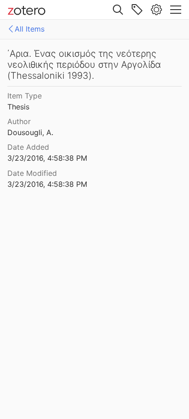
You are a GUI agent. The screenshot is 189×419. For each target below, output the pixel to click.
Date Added (28, 147)
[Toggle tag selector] (137, 9)
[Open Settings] (156, 9)
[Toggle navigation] (175, 9)
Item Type (24, 95)
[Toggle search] (118, 9)
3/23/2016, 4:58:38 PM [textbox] (47, 158)
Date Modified (32, 173)
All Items (29, 28)
